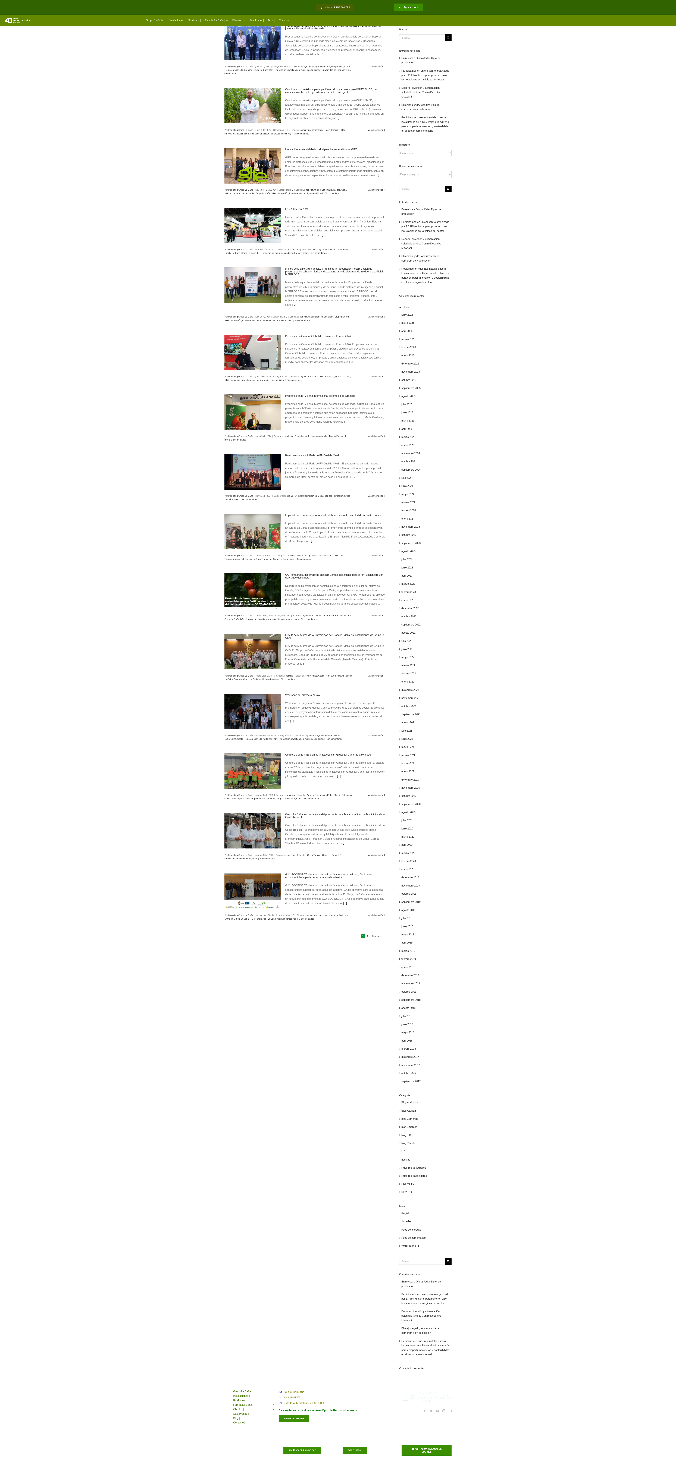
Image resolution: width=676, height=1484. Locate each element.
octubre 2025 (408, 379)
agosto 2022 (408, 632)
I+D (286, 130)
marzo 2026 (408, 339)
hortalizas (267, 739)
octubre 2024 (408, 461)
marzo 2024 (408, 502)
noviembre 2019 (410, 885)
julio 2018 (406, 1016)
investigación (293, 70)
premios (266, 380)
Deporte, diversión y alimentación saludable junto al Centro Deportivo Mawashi (421, 92)
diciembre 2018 (410, 975)
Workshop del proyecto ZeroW (302, 694)
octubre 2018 (408, 991)
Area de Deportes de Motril (320, 795)
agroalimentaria (322, 66)
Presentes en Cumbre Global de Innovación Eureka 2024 (318, 336)
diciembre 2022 (410, 608)
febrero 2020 (408, 861)
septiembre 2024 (411, 469)
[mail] (450, 1410)
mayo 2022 (407, 657)
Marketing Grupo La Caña (240, 66)
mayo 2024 (407, 494)
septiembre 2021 (411, 714)
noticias (288, 66)
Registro (406, 1213)
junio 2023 (407, 567)
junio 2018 (407, 1024)
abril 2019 (406, 942)
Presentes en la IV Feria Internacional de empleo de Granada (320, 395)
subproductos (289, 919)
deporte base (243, 798)
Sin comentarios (301, 134)
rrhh (226, 440)
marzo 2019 (408, 950)
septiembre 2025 (411, 387)
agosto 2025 (408, 396)
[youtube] (437, 1410)
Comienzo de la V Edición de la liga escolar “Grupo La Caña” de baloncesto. (328, 754)
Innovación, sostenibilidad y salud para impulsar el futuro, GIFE (321, 149)
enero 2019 (407, 967)
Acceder (406, 1221)
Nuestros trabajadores (414, 1175)
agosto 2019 (408, 909)
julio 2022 (406, 640)
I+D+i (271, 70)
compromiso (337, 66)
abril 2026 (406, 330)
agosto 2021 (408, 722)
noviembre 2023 (410, 526)
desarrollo (238, 70)
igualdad (271, 798)
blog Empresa (409, 1126)
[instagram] (443, 1410)
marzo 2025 (408, 436)
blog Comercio (409, 1118)
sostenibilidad (314, 70)
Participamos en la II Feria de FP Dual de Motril (312, 455)
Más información (375, 66)
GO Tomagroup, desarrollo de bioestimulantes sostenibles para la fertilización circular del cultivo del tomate (334, 576)
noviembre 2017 (410, 1065)
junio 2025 (407, 412)
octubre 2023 (408, 534)
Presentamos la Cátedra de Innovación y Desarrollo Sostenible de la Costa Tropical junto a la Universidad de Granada (333, 27)
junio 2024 (407, 485)
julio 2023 (406, 559)
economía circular (339, 915)
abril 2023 (406, 575)
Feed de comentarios (413, 1237)
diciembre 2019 (410, 877)
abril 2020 (406, 844)
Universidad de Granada (333, 70)
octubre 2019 (408, 893)
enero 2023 (407, 600)
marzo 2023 (408, 583)
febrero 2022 (408, 673)
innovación (281, 70)
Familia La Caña (232, 253)
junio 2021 (407, 738)
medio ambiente (263, 320)
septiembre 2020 (411, 804)
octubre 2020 (408, 795)
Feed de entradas (411, 1229)
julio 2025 (406, 404)
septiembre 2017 (411, 1081)
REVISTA (406, 1192)
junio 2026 (407, 314)
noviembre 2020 (410, 787)
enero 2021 (407, 771)
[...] (321, 54)
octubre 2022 (408, 616)
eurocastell (238, 559)
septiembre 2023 (411, 543)
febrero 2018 (408, 1048)
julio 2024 (406, 477)
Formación (334, 436)
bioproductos (324, 915)
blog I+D (406, 1135)
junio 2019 (407, 926)
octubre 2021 (408, 706)
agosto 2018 (408, 1007)
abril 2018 (406, 1040)
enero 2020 (407, 869)
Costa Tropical (332, 130)
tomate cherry (284, 134)
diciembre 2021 (410, 689)
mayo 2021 (407, 746)
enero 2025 (407, 445)
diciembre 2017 (410, 1056)
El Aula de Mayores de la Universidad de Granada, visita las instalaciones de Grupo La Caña (334, 636)
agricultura (309, 66)
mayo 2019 (407, 934)
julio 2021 (406, 730)
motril (303, 70)
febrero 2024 (408, 510)
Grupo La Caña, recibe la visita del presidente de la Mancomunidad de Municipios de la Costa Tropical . (335, 816)
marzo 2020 (408, 852)
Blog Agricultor (409, 1102)
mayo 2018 (407, 1032)
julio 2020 (406, 820)
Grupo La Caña (261, 70)
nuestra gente (272, 679)
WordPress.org (410, 1245)
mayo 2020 (407, 836)
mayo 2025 (407, 420)
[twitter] (431, 1410)
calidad (336, 190)
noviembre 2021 (410, 697)
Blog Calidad (408, 1110)
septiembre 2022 (411, 624)
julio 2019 (406, 918)
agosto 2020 (408, 812)
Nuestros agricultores (413, 1167)
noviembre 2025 (410, 371)
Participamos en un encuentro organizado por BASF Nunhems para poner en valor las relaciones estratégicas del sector (425, 75)
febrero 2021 (408, 763)
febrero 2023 (408, 591)
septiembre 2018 (411, 999)
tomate (274, 134)
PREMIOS (407, 1184)
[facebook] (424, 1410)
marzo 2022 (408, 665)
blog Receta (408, 1143)
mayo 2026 (407, 322)
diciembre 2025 (410, 363)
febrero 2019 (408, 958)
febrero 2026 (408, 347)
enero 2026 (407, 355)
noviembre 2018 (410, 983)
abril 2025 (406, 428)
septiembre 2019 (411, 901)
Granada (248, 70)
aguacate (322, 249)
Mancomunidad (243, 858)
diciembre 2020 (410, 779)
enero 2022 (407, 681)
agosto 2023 (408, 551)
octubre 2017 (408, 1073)
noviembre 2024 (410, 453)
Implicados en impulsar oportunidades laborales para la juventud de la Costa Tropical (333, 515)
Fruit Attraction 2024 (296, 208)
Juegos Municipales (285, 798)
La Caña (272, 919)
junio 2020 (407, 828)
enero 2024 (407, 518)
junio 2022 (407, 648)
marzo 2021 (408, 755)
